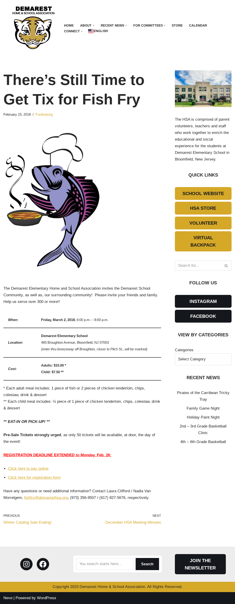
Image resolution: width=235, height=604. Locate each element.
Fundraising (44, 114)
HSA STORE (203, 208)
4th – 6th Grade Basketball (203, 442)
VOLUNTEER (203, 223)
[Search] (226, 266)
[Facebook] (43, 564)
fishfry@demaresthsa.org (46, 497)
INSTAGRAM (203, 301)
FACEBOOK (203, 316)
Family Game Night (203, 408)
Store (177, 25)
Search (147, 564)
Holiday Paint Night (203, 417)
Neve (7, 598)
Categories (184, 350)
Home (69, 25)
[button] (93, 25)
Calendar (198, 25)
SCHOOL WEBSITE (203, 193)
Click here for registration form (34, 477)
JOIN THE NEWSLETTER (200, 564)
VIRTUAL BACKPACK (203, 241)
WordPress (46, 598)
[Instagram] (26, 564)
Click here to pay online (28, 468)
